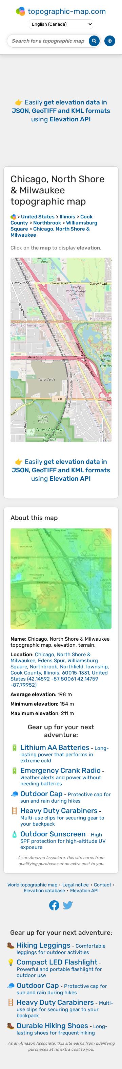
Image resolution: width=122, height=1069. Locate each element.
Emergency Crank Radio (60, 770)
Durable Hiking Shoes (52, 1025)
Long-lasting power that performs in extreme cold (64, 754)
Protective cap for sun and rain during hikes (65, 797)
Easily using (61, 110)
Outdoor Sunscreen (53, 834)
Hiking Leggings (43, 945)
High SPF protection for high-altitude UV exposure (63, 841)
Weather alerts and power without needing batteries (60, 781)
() (60, 669)
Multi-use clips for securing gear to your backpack (65, 1009)
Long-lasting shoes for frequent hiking (62, 1029)
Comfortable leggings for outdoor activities (61, 949)
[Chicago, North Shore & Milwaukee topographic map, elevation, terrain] (61, 578)
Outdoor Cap (41, 793)
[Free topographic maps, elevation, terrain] (13, 217)
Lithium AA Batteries (54, 747)
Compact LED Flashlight (57, 962)
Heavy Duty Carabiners (59, 810)
